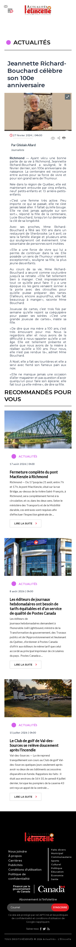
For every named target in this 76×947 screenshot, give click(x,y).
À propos (15, 856)
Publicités (15, 865)
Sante (54, 879)
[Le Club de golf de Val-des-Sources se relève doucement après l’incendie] (38, 698)
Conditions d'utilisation (25, 869)
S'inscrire (60, 907)
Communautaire (61, 857)
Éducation (57, 871)
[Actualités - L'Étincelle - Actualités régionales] (38, 10)
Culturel (56, 864)
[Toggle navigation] (10, 11)
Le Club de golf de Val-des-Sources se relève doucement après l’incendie (34, 745)
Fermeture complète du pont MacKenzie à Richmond (34, 474)
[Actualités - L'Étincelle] (38, 833)
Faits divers (58, 849)
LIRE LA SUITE (23, 523)
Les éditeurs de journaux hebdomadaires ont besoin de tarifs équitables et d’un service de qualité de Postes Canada (36, 606)
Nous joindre (17, 851)
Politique (56, 868)
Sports (55, 860)
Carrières (15, 860)
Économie (57, 875)
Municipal (57, 853)
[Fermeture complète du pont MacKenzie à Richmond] (38, 429)
